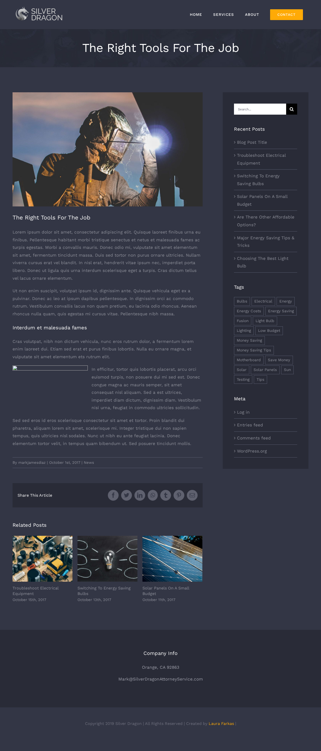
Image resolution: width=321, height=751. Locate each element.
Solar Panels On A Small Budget (172, 559)
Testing (243, 379)
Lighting (244, 330)
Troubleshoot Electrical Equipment (42, 559)
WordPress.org (252, 451)
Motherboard (249, 360)
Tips (260, 379)
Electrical (263, 301)
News (89, 462)
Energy (285, 301)
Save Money (279, 360)
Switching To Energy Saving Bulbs (107, 559)
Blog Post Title (252, 142)
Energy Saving (281, 311)
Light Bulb (265, 321)
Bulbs (242, 301)
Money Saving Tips (254, 350)
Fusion (243, 321)
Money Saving (249, 340)
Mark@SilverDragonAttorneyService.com (160, 679)
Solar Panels (265, 369)
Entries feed (250, 424)
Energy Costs (249, 311)
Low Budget (269, 330)
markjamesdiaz (32, 462)
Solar (242, 369)
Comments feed (254, 437)
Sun (287, 369)
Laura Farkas (221, 723)
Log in (243, 412)
